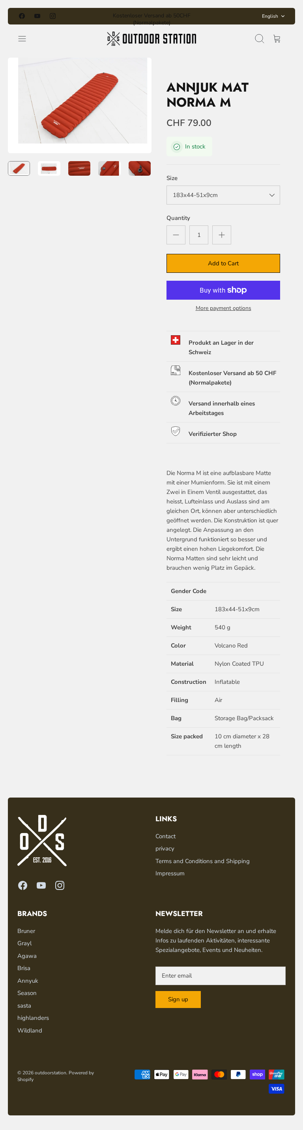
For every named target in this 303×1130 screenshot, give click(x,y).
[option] (80, 105)
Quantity (178, 218)
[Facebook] (22, 16)
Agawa (27, 956)
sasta (24, 1006)
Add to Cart (223, 263)
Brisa (23, 968)
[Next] (213, 16)
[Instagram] (52, 16)
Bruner (26, 931)
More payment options (223, 308)
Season (27, 993)
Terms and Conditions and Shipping (202, 861)
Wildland (29, 1030)
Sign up (178, 999)
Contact (165, 836)
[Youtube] (37, 16)
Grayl (24, 943)
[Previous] (90, 16)
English (270, 16)
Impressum (170, 873)
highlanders (33, 1018)
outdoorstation (50, 1073)
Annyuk (27, 981)
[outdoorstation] (151, 39)
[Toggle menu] (26, 38)
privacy (164, 848)
